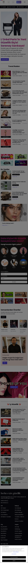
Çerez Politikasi (16, 551)
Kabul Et (14, 560)
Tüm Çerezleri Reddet (14, 557)
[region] (14, 554)
